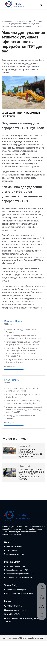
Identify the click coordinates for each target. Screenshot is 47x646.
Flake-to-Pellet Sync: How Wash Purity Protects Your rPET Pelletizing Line (23, 402)
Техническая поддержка (16, 589)
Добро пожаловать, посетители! (19, 593)
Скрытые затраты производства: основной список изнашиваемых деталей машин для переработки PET (24, 409)
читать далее (10, 366)
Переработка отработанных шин (20, 573)
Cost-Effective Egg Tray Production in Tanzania (23, 330)
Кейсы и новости (14, 321)
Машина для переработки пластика (17, 21)
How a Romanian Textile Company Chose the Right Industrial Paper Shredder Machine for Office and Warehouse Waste (21, 352)
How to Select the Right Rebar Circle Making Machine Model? (22, 389)
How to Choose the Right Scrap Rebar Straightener (23, 395)
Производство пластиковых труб (19, 577)
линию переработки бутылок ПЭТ (20, 260)
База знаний (39, 21)
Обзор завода (11, 550)
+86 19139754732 (14, 606)
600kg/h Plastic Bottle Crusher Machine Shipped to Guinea (24, 360)
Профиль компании (14, 546)
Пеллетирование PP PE (15, 566)
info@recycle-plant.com (16, 610)
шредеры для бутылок (26, 141)
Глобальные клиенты (15, 554)
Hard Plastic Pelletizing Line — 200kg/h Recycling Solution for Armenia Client (23, 343)
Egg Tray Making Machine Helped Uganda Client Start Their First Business (23, 337)
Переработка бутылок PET (17, 570)
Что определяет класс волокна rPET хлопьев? (21, 417)
